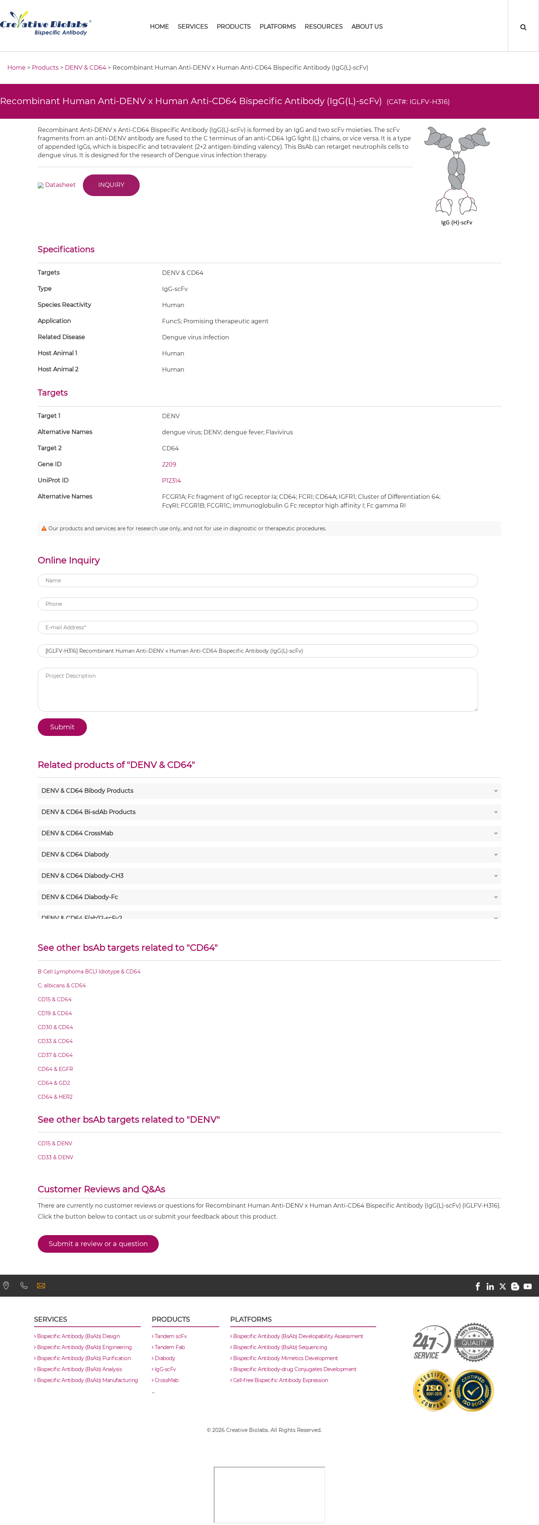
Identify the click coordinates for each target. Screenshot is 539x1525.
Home (16, 67)
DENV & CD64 (85, 67)
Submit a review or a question (98, 1244)
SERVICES (193, 26)
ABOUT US (367, 26)
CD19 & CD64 (55, 1013)
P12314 (171, 480)
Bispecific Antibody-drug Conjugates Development (294, 1369)
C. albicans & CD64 (62, 986)
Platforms (278, 26)
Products (234, 26)
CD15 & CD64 (55, 1000)
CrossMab (166, 1380)
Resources (324, 26)
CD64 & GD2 (54, 1083)
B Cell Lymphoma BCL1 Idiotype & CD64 (89, 972)
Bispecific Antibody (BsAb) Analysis (79, 1369)
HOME (159, 26)
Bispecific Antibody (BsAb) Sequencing (279, 1347)
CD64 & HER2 (55, 1097)
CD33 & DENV (55, 1157)
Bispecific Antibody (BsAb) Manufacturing (87, 1380)
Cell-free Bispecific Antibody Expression (280, 1380)
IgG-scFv (164, 1369)
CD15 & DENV (55, 1144)
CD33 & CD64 (55, 1041)
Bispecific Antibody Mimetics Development (285, 1358)
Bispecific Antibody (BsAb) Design (78, 1336)
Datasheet (60, 184)
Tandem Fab (169, 1347)
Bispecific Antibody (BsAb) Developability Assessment (297, 1336)
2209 (169, 464)
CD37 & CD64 (55, 1055)
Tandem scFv (170, 1336)
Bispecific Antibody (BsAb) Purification (83, 1358)
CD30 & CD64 (55, 1027)
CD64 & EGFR (55, 1069)
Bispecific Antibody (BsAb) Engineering (84, 1347)
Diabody (164, 1358)
